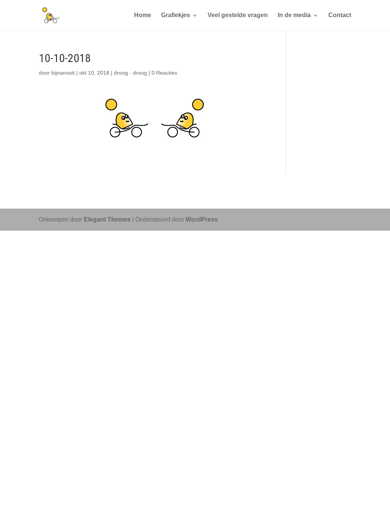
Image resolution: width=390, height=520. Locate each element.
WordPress (201, 219)
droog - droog (130, 73)
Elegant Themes (107, 219)
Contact (339, 15)
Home (142, 15)
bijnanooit (63, 73)
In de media (294, 15)
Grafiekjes (175, 15)
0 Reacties (164, 73)
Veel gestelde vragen (238, 15)
